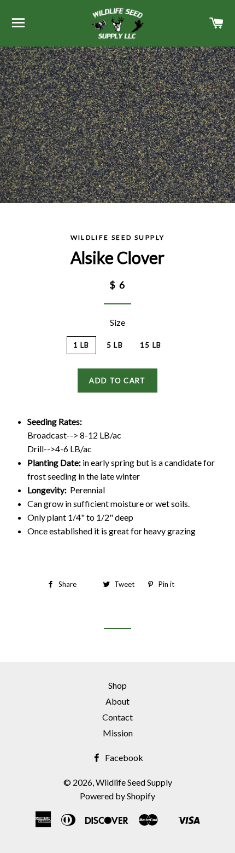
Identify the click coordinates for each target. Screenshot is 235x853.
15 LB (151, 345)
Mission (118, 733)
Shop (117, 685)
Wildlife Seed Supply (134, 782)
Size (117, 322)
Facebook (123, 757)
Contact (117, 717)
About (117, 701)
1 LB (81, 345)
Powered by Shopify (117, 796)
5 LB (115, 345)
